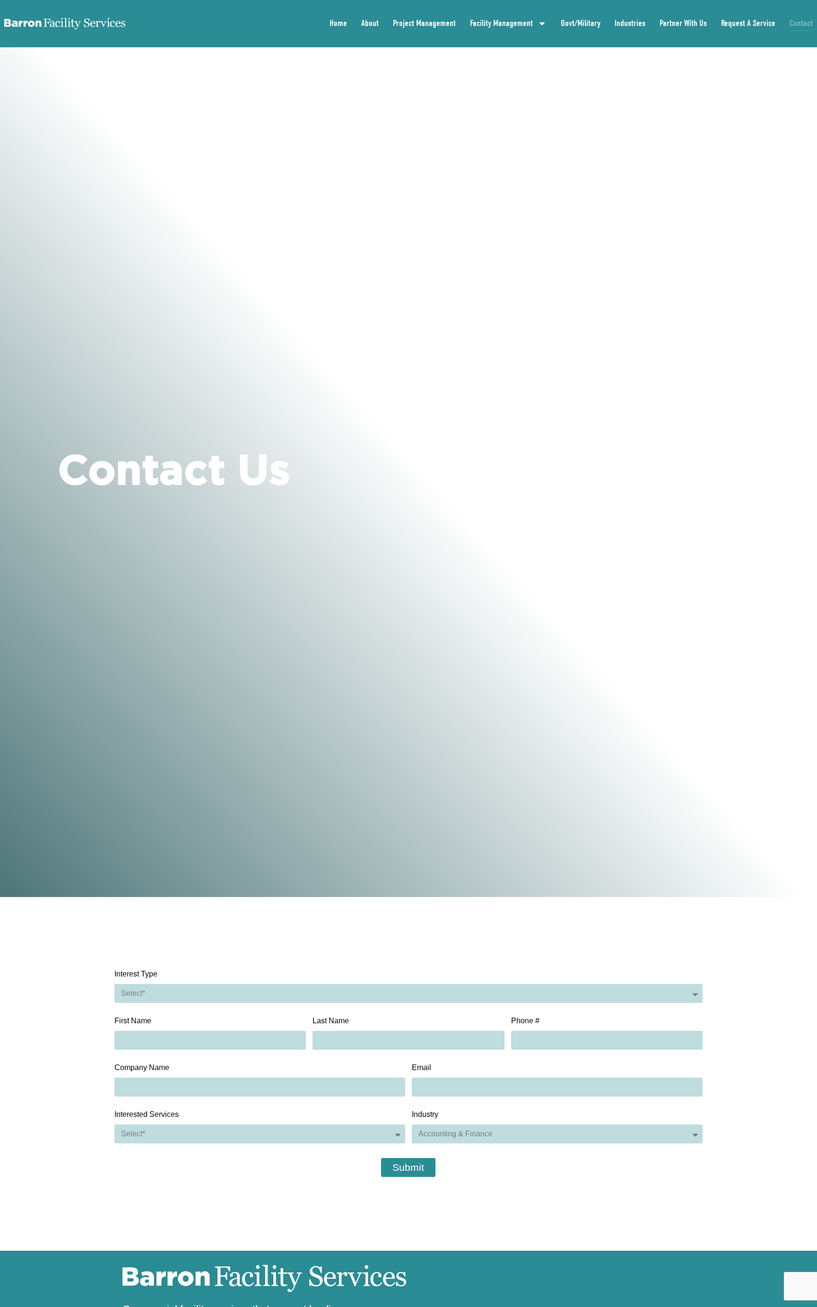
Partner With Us (683, 23)
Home (338, 23)
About (370, 23)
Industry (425, 1114)
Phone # (525, 1021)
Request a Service (748, 23)
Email (421, 1068)
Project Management (424, 23)
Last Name (331, 1021)
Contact (801, 23)
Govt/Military (580, 23)
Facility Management (501, 23)
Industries (630, 23)
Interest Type (135, 974)
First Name (132, 1021)
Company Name (141, 1068)
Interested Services (146, 1114)
